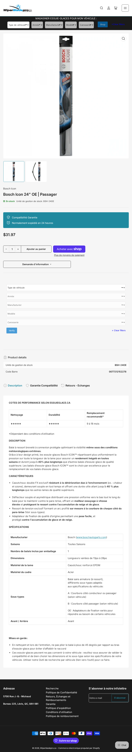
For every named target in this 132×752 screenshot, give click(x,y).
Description (15, 385)
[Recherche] (101, 8)
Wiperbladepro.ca (48, 748)
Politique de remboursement (62, 716)
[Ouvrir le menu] (125, 8)
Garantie (51, 704)
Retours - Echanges (78, 385)
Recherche (52, 688)
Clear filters (118, 24)
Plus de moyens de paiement (69, 255)
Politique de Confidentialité (61, 692)
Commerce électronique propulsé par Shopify (79, 748)
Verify (12, 330)
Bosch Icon (9, 188)
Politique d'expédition (58, 708)
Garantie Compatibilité (44, 385)
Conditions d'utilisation (59, 712)
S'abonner (120, 697)
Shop (102, 24)
